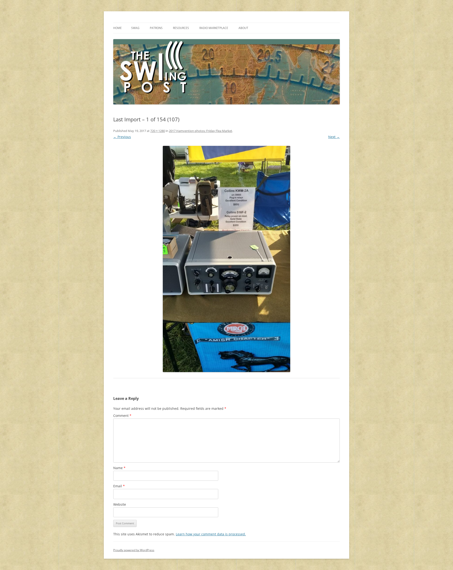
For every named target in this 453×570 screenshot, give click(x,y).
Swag (135, 28)
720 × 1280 (157, 131)
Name (119, 468)
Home (117, 28)
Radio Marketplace (213, 28)
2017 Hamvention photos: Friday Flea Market (200, 131)
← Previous (122, 137)
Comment (122, 415)
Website (119, 504)
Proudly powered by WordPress (133, 550)
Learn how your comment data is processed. (211, 534)
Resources (181, 28)
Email (119, 486)
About (243, 28)
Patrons (156, 28)
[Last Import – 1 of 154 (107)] (226, 259)
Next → (334, 137)
